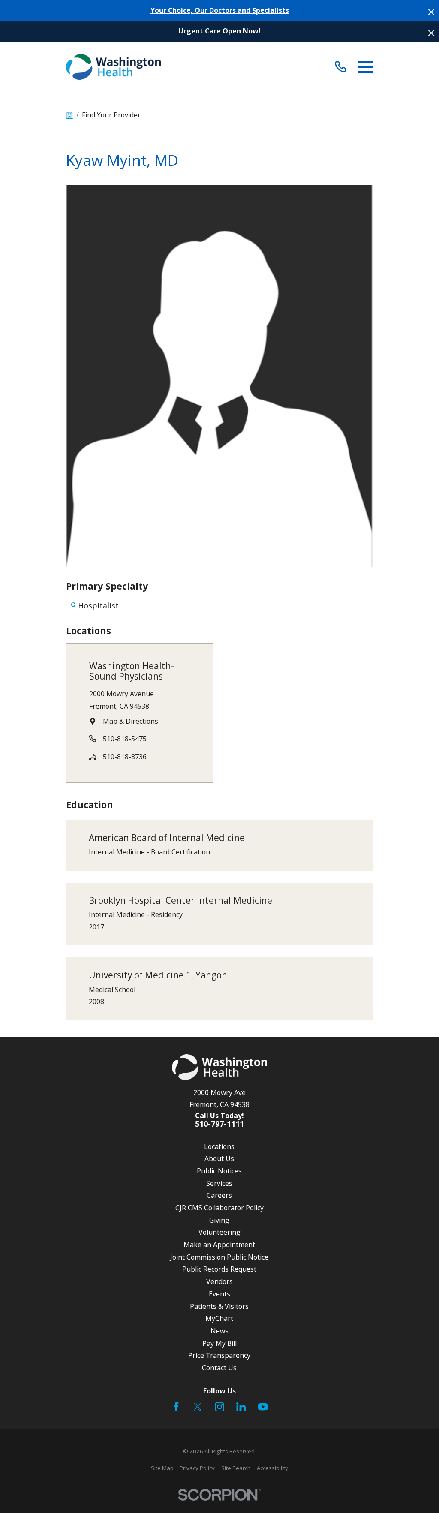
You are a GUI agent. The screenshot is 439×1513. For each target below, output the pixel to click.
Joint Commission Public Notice (219, 1257)
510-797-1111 (219, 1124)
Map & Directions (130, 721)
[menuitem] (162, 1468)
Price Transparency (219, 1355)
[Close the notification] (431, 12)
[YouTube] (263, 1406)
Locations (219, 1146)
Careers (219, 1195)
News (219, 1331)
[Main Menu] (365, 67)
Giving (219, 1220)
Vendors (219, 1281)
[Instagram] (219, 1406)
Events (219, 1294)
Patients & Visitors (219, 1306)
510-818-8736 (125, 756)
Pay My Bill (219, 1343)
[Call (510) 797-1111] (340, 67)
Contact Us (219, 1367)
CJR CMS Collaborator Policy (219, 1207)
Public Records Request (219, 1269)
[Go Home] (69, 115)
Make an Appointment (219, 1244)
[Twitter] (197, 1406)
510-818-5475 (125, 738)
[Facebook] (176, 1406)
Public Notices (219, 1171)
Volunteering (219, 1232)
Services (219, 1183)
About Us (219, 1158)
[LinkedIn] (241, 1406)
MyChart (219, 1318)
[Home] (113, 67)
